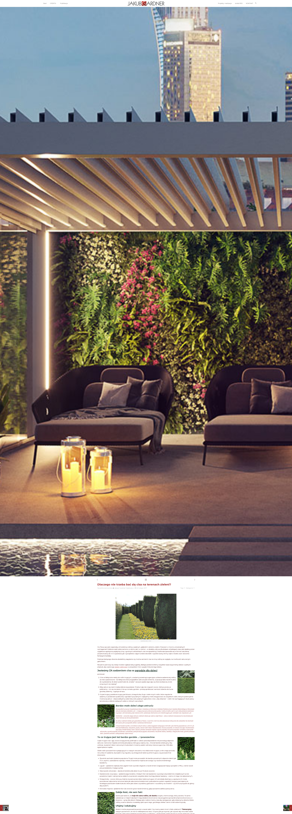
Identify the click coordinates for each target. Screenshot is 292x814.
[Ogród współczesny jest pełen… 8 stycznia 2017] (4, 808)
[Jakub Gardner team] (146, 3)
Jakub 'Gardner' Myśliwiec (124, 588)
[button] (256, 3)
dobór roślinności (121, 667)
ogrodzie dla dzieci (146, 670)
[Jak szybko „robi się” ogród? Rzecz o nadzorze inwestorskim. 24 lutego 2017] (287, 808)
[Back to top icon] (284, 810)
